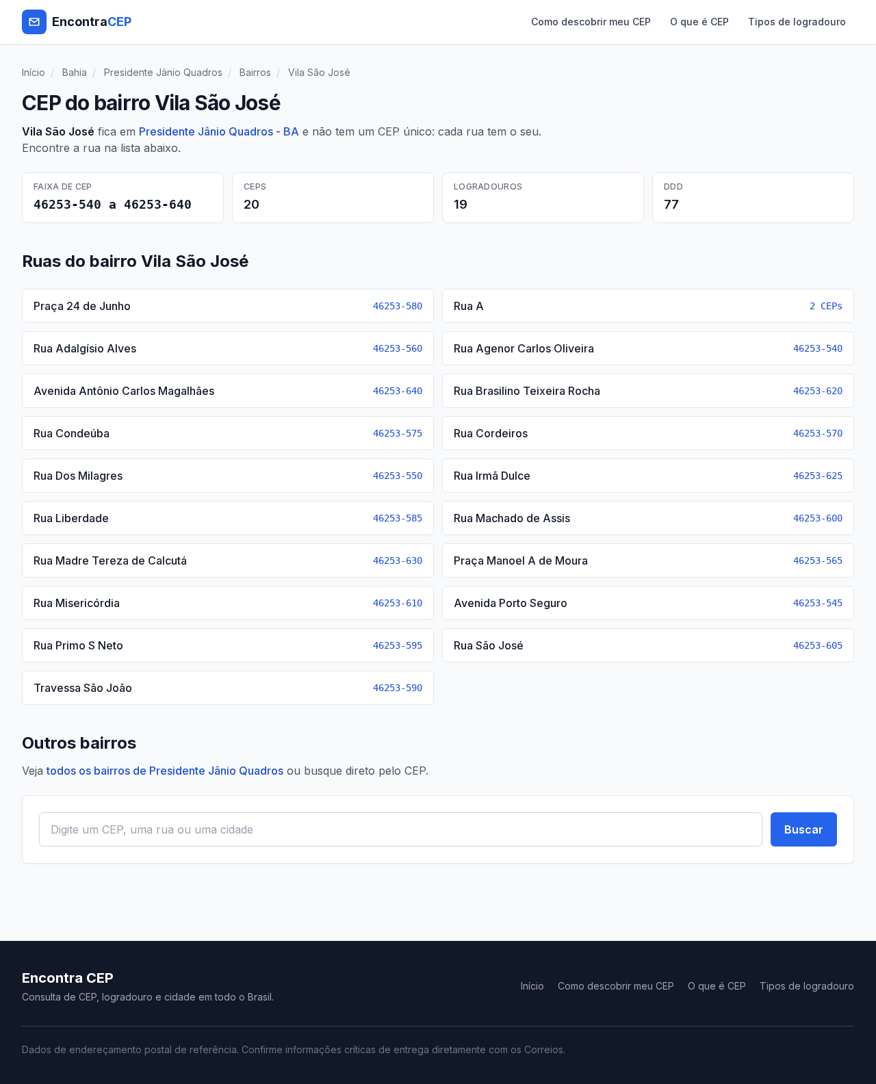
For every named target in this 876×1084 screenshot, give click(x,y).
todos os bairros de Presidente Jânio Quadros (165, 770)
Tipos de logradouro (797, 21)
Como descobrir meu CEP (591, 21)
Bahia (74, 72)
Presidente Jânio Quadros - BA (219, 131)
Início (33, 72)
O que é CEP (699, 21)
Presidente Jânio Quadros (163, 72)
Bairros (255, 72)
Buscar (803, 829)
